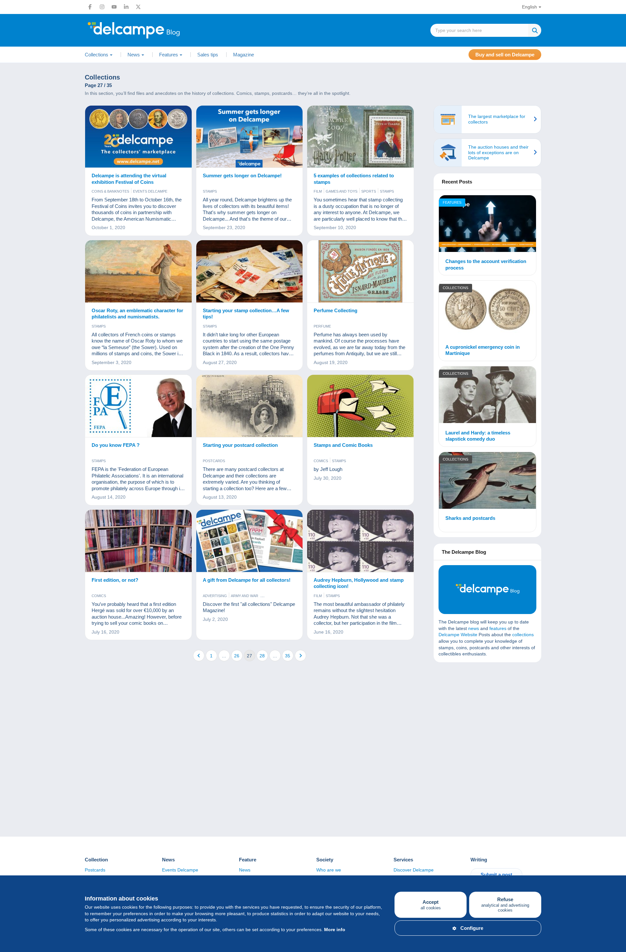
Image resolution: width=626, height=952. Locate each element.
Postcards (214, 461)
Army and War (244, 596)
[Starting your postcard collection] (249, 406)
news (473, 628)
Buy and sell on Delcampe (504, 54)
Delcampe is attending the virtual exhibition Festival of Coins (129, 179)
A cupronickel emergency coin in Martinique (482, 350)
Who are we (328, 869)
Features (452, 202)
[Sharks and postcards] (487, 481)
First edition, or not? (115, 580)
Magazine (243, 54)
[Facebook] (90, 7)
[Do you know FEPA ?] (138, 406)
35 (287, 655)
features (497, 628)
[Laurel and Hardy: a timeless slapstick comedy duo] (487, 395)
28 (262, 655)
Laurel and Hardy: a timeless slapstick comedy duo (477, 436)
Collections (455, 288)
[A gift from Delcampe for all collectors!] (249, 541)
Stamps (210, 191)
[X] (138, 7)
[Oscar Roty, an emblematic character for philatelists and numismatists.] (138, 271)
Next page (300, 655)
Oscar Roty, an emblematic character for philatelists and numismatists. (137, 314)
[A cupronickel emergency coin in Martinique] (487, 310)
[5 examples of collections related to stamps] (360, 137)
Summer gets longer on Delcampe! (242, 175)
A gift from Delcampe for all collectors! (247, 580)
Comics (321, 461)
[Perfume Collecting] (360, 271)
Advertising (215, 596)
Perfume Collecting (335, 310)
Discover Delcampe (414, 869)
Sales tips (207, 54)
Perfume (322, 326)
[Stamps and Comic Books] (360, 406)
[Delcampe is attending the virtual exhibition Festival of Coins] (138, 137)
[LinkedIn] (126, 7)
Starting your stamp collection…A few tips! (246, 314)
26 (236, 655)
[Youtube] (114, 7)
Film (318, 191)
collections (523, 634)
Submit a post (496, 874)
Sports (368, 191)
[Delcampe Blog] (148, 30)
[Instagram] (102, 7)
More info (334, 929)
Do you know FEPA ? (116, 445)
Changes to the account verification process (485, 264)
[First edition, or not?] (138, 541)
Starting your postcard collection (240, 445)
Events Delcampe (150, 191)
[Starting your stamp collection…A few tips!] (249, 271)
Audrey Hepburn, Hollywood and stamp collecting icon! (359, 583)
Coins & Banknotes (110, 191)
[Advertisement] (487, 714)
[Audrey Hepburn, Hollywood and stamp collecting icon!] (360, 541)
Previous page (198, 655)
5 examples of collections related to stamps (354, 179)
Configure (471, 928)
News (244, 869)
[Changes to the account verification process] (487, 224)
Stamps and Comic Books (343, 445)
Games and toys (341, 191)
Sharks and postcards (470, 518)
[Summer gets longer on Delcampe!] (249, 137)
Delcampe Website (458, 634)
